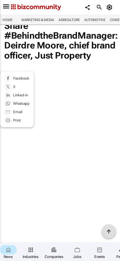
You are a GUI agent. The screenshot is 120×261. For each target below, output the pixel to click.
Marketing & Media (37, 20)
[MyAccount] (110, 7)
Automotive (94, 20)
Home (8, 20)
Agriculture (69, 20)
